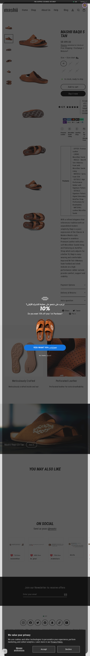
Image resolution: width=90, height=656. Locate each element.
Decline (68, 649)
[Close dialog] (85, 5)
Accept (44, 649)
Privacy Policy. (57, 642)
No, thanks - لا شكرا (45, 355)
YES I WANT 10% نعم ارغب (45, 347)
